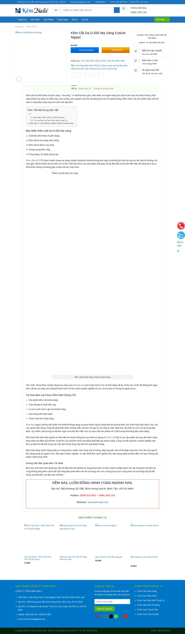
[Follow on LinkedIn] (166, 2)
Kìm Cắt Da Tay (110, 69)
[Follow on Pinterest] (163, 2)
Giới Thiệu (35, 19)
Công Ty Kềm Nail (38, 630)
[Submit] (117, 10)
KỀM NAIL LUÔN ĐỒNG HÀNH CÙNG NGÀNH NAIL (51, 123)
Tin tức (75, 19)
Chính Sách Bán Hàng (119, 2)
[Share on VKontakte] (92, 75)
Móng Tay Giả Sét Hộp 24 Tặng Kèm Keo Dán (73, 558)
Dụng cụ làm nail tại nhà (111, 65)
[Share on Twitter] (78, 75)
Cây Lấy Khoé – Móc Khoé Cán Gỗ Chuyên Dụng (37, 558)
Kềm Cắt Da (32, 26)
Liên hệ (85, 19)
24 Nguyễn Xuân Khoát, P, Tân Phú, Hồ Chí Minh (76, 630)
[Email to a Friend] (82, 75)
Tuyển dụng (62, 19)
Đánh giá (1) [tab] (85, 88)
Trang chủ (19, 26)
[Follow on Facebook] (151, 2)
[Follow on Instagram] (153, 2)
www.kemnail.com (97, 502)
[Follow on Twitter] (156, 2)
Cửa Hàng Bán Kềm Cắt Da (87, 65)
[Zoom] (18, 79)
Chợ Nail (85, 61)
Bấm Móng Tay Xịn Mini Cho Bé (144, 557)
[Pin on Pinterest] (87, 75)
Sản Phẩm (48, 19)
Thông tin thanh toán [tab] (103, 88)
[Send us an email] (158, 2)
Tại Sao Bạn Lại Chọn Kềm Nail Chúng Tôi (50, 120)
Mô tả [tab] (74, 88)
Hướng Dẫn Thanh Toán (139, 2)
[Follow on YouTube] (168, 2)
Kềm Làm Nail (108, 61)
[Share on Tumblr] (101, 75)
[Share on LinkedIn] (97, 75)
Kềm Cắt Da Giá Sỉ (93, 69)
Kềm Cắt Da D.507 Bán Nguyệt (108, 557)
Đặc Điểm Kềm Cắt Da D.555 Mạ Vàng (49, 117)
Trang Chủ (22, 19)
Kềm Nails (120, 61)
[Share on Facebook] (73, 75)
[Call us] (161, 2)
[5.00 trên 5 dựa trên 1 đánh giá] (100, 42)
